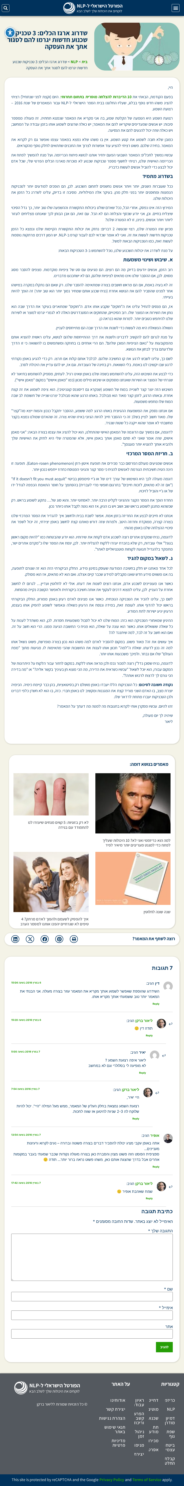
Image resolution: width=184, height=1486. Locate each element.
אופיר (154, 1135)
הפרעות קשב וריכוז (139, 1418)
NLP (74, 61)
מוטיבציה (154, 1409)
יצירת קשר (115, 1409)
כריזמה (170, 1400)
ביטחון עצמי (170, 1447)
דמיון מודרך (170, 1420)
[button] (176, 8)
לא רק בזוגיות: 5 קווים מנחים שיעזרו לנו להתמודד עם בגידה (58, 825)
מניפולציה (139, 1445)
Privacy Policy (111, 1479)
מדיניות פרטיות (118, 1443)
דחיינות (154, 1400)
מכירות (154, 1441)
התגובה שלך (160, 1231)
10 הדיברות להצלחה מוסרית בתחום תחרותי (96, 96)
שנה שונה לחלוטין (157, 911)
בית (85, 61)
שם (168, 1289)
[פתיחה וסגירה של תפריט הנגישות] (10, 32)
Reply (156, 1003)
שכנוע (154, 1418)
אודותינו (117, 1400)
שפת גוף (170, 1434)
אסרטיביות (154, 1450)
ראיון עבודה (139, 1402)
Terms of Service (146, 1479)
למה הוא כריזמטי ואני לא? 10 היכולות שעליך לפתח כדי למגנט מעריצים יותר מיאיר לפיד (137, 843)
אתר (169, 1327)
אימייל (166, 1308)
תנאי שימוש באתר (114, 1429)
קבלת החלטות (170, 1461)
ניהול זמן (139, 1434)
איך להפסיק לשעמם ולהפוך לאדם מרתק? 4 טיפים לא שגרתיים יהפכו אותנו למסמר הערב (54, 921)
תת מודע (153, 1429)
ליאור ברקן (144, 1020)
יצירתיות (139, 1454)
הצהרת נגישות (112, 1418)
